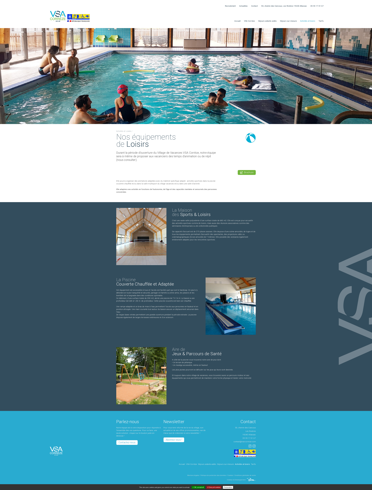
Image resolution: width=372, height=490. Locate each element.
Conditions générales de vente (245, 475)
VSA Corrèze (249, 21)
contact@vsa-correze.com (245, 441)
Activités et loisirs (307, 21)
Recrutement (230, 6)
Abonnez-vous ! (174, 439)
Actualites (243, 6)
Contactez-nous (127, 442)
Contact (254, 6)
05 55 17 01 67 (317, 6)
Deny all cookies (214, 487)
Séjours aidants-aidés (267, 21)
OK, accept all (199, 487)
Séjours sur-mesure (288, 21)
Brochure (248, 172)
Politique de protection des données (213, 475)
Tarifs (321, 21)
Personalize (228, 487)
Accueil (237, 21)
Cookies (230, 475)
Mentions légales (193, 475)
